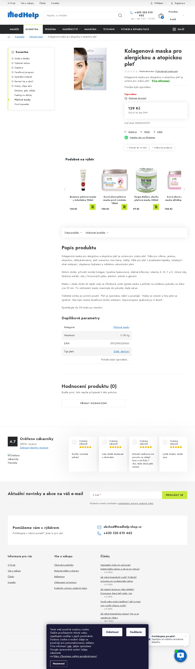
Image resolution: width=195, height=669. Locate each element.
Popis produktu (72, 232)
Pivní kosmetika (22, 104)
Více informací (161, 81)
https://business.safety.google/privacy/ (75, 656)
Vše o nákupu (27, 3)
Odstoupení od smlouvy (65, 582)
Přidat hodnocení (93, 403)
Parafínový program (24, 72)
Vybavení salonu (22, 63)
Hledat (120, 16)
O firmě (11, 3)
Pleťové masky (23, 99)
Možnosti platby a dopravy (66, 570)
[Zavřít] (186, 636)
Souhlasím (136, 632)
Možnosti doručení (137, 98)
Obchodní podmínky (64, 565)
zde (69, 646)
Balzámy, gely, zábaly (25, 90)
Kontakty (55, 3)
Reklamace (59, 576)
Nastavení (59, 663)
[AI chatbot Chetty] (180, 656)
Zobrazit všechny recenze (34, 447)
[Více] (178, 29)
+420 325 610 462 (143, 14)
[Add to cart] (93, 207)
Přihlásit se (174, 495)
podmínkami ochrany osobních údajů (135, 503)
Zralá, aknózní (121, 351)
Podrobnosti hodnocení (167, 71)
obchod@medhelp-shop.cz (123, 527)
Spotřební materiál (23, 76)
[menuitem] (15, 29)
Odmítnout (112, 632)
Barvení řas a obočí (24, 81)
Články (42, 3)
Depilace (19, 67)
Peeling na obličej (23, 95)
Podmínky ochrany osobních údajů (70, 588)
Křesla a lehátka (22, 58)
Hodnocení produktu (95, 232)
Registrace (180, 3)
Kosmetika (22, 52)
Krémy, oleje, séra (23, 86)
